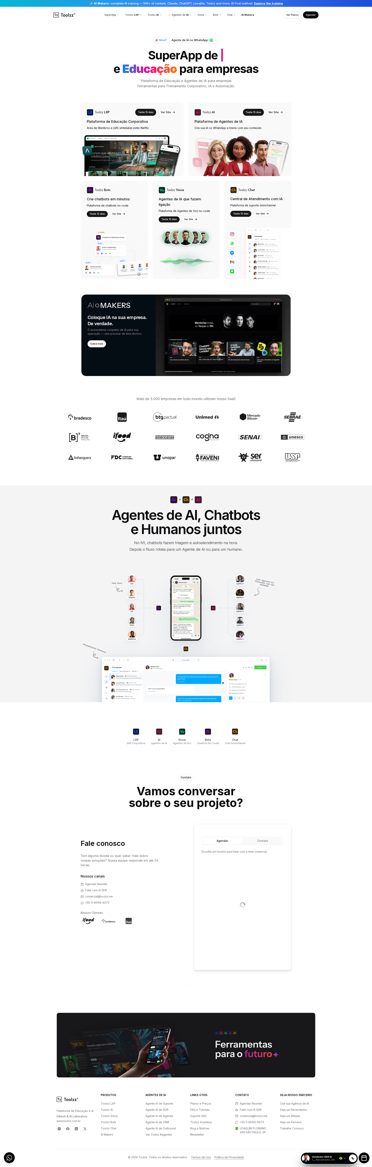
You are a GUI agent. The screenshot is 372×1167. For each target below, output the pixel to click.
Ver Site (166, 112)
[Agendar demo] (364, 1157)
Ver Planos (292, 14)
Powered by (344, 1150)
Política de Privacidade (229, 1157)
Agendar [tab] (222, 840)
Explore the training (268, 3)
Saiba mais (96, 343)
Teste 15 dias (145, 112)
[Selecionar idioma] (342, 1158)
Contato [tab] (262, 840)
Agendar (311, 14)
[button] (186, 335)
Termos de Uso (201, 1157)
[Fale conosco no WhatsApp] (9, 1157)
